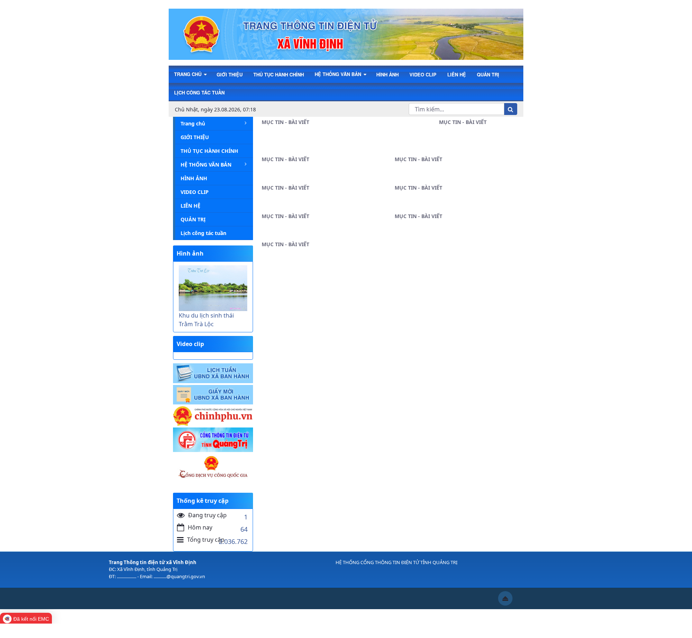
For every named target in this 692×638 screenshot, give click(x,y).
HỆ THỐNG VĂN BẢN (339, 74)
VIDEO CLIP (422, 74)
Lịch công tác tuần (199, 92)
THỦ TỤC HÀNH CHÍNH (278, 74)
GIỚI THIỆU (230, 74)
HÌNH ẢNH (387, 74)
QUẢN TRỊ (488, 74)
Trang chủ (188, 74)
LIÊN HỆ (456, 74)
